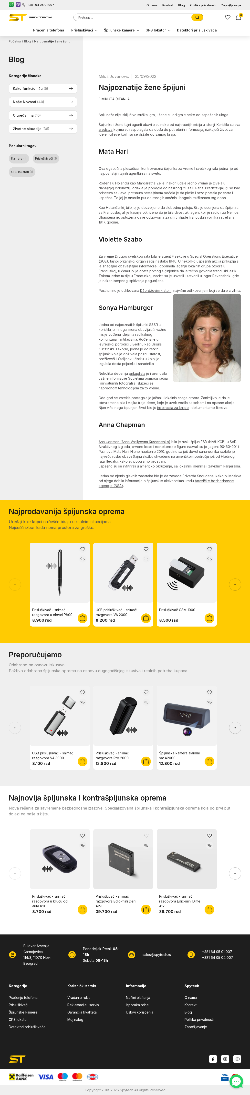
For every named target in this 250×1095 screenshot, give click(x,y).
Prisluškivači (82, 30)
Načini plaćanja (138, 997)
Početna (15, 41)
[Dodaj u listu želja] (82, 549)
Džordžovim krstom (155, 290)
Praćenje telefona (48, 30)
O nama (151, 5)
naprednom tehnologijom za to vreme (129, 388)
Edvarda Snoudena (198, 476)
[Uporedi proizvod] (82, 559)
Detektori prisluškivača (197, 30)
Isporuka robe (137, 1005)
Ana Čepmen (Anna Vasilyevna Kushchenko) (134, 442)
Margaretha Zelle (151, 183)
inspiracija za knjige (173, 408)
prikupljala (137, 373)
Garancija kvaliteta (82, 1012)
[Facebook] (213, 1059)
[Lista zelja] (227, 17)
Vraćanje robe (79, 997)
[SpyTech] (30, 17)
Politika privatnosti (203, 5)
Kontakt (167, 5)
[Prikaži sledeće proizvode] (235, 584)
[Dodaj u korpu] (82, 618)
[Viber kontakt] (18, 5)
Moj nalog (75, 1019)
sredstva (106, 129)
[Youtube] (237, 1059)
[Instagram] (225, 1059)
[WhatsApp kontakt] (11, 5)
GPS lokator (156, 30)
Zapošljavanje (231, 5)
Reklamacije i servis (83, 1005)
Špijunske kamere (119, 30)
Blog (181, 5)
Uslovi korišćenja (139, 1012)
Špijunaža (106, 115)
